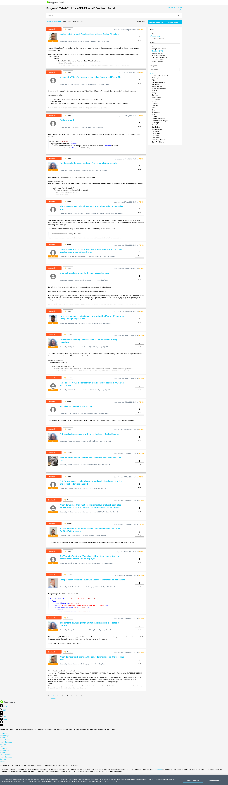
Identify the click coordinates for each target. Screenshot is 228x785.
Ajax (153, 80)
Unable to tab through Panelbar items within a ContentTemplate (89, 34)
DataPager (156, 133)
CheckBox (155, 112)
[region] (114, 780)
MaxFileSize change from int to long (76, 406)
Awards (3, 738)
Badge (154, 93)
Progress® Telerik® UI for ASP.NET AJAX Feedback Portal (80, 8)
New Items (67, 21)
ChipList (155, 116)
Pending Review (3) (159, 57)
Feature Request (158, 38)
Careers (3, 744)
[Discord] (1, 725)
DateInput (155, 135)
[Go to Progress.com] (7, 703)
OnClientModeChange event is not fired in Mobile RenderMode (88, 163)
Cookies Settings (215, 780)
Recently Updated (54, 21)
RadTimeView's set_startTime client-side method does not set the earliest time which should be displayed (90, 557)
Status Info (141, 21)
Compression (157, 129)
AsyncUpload (157, 86)
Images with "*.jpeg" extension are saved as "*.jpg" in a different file (90, 77)
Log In (179, 10)
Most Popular (78, 21)
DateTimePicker (158, 142)
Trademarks (157, 769)
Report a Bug (173, 22)
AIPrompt (155, 78)
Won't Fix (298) (157, 62)
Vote (139, 40)
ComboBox (156, 127)
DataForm (155, 131)
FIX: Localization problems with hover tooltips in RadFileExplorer (89, 434)
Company (3, 733)
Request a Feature (156, 22)
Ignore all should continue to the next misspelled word (84, 273)
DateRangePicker (158, 140)
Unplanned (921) (158, 59)
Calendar (155, 103)
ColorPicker (156, 125)
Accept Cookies (193, 780)
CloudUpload (156, 123)
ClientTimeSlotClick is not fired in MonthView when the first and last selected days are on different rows (91, 250)
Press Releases (6, 740)
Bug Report (156, 36)
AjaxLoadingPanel (158, 82)
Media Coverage (6, 742)
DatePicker (156, 138)
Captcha (155, 106)
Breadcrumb (156, 99)
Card (153, 108)
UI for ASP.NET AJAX (160, 76)
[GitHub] (1, 723)
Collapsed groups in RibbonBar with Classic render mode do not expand (92, 579)
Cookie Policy (40, 781)
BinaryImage (156, 97)
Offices (2, 746)
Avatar (154, 91)
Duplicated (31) (157, 53)
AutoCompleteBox (159, 88)
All (153, 34)
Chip (153, 114)
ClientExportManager (160, 120)
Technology (4, 735)
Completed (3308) (159, 49)
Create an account (175, 8)
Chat (153, 110)
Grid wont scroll (67, 120)
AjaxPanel (155, 84)
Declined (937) (157, 51)
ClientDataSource (158, 118)
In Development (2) (159, 55)
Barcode (155, 95)
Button (154, 101)
